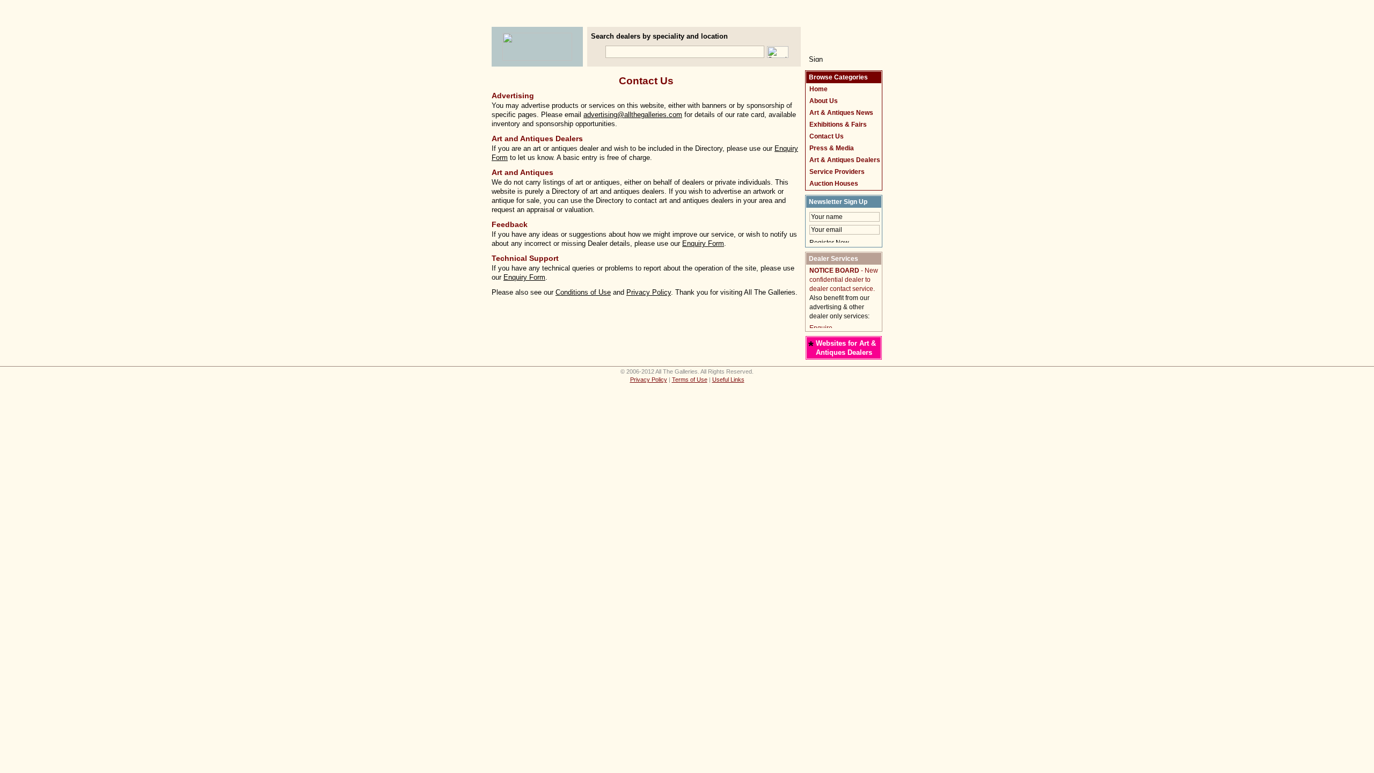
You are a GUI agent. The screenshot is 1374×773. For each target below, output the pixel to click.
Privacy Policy (648, 292)
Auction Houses (833, 183)
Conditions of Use (583, 292)
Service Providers (837, 172)
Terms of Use (689, 379)
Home (818, 89)
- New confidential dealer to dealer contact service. (843, 280)
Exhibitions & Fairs (838, 124)
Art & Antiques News (841, 112)
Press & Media (831, 148)
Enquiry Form (703, 243)
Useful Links (728, 379)
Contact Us (826, 136)
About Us (823, 101)
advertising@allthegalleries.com (632, 115)
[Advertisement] (687, 19)
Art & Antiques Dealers (844, 160)
